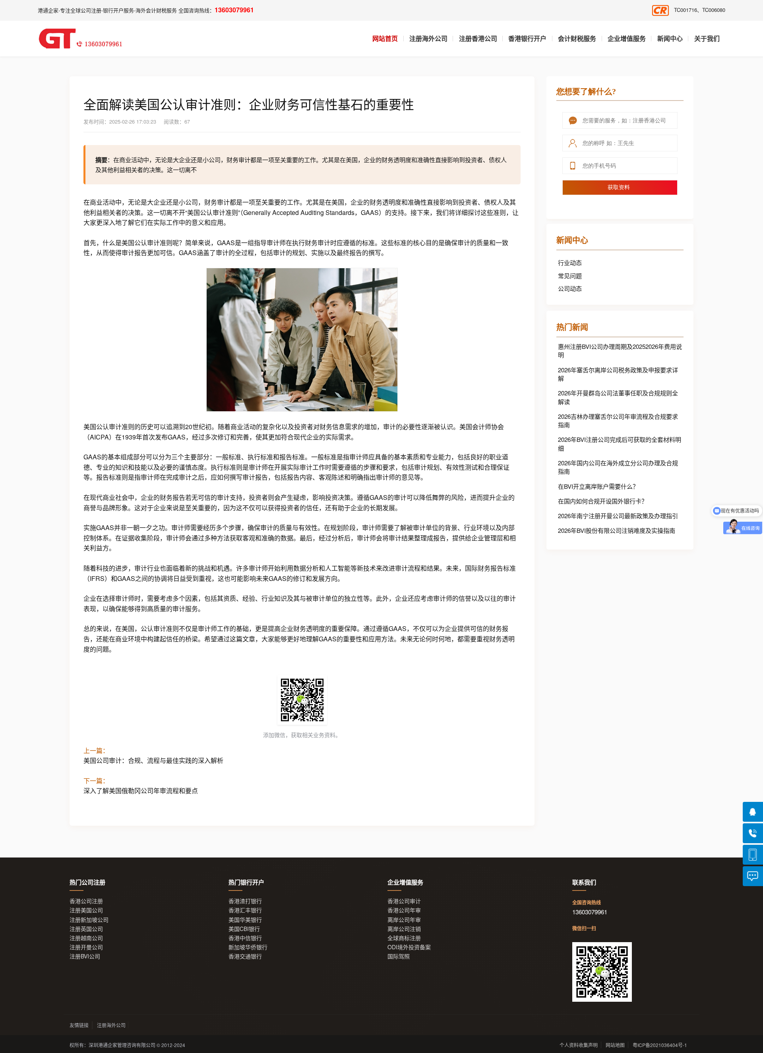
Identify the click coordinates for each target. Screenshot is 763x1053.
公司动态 (570, 288)
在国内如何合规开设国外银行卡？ (602, 501)
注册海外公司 (428, 38)
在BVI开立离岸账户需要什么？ (598, 486)
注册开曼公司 (86, 947)
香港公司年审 (404, 910)
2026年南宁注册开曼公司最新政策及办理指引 (618, 515)
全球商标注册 (404, 938)
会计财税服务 (577, 38)
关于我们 (707, 38)
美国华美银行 (245, 919)
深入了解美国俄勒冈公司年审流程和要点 (140, 790)
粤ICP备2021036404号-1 (660, 1044)
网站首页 (385, 38)
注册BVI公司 (85, 956)
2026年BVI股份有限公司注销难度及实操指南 (616, 530)
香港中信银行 (245, 938)
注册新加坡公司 (89, 919)
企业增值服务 (627, 38)
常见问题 (570, 275)
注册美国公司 (86, 910)
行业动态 (570, 262)
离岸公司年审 (404, 919)
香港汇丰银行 (245, 910)
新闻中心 (670, 38)
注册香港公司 (478, 38)
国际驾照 (398, 956)
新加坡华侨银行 (248, 947)
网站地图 (615, 1044)
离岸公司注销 (404, 929)
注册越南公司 (86, 938)
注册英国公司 (86, 929)
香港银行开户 (527, 38)
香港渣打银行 (245, 901)
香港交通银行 (245, 956)
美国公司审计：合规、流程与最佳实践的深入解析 (153, 760)
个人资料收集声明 (579, 1044)
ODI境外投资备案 (409, 947)
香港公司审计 (404, 901)
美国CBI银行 (244, 929)
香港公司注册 (86, 901)
